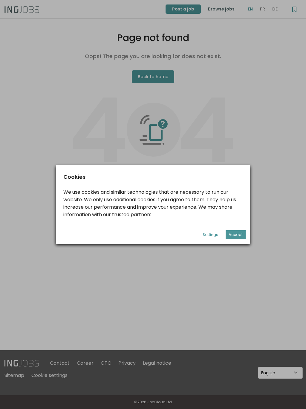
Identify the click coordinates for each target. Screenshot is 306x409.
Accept (236, 234)
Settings (210, 234)
